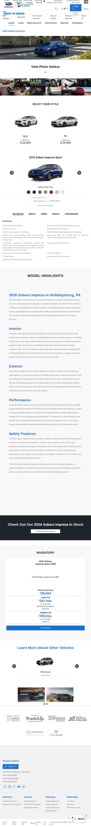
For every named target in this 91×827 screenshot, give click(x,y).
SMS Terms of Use (73, 807)
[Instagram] (9, 787)
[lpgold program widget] (13, 718)
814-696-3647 (13, 778)
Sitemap (32, 823)
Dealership (72, 797)
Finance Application (52, 801)
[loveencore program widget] (56, 733)
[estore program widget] (78, 718)
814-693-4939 (12, 781)
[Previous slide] (44, 704)
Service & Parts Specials (32, 804)
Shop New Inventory (10, 801)
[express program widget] (56, 718)
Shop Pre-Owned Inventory (12, 804)
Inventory (7, 797)
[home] (63, 9)
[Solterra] (59, 694)
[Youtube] (19, 787)
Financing (50, 797)
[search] (67, 9)
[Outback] (31, 694)
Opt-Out (45, 823)
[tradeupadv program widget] (35, 718)
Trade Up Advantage (53, 807)
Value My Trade (51, 811)
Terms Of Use (24, 823)
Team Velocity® (62, 822)
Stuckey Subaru (5, 823)
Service (28, 797)
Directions (70, 804)
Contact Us (12, 766)
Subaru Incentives (52, 804)
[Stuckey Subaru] (22, 5)
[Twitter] (14, 787)
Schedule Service (30, 801)
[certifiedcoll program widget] (35, 733)
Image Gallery (54, 201)
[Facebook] (5, 787)
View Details (45, 628)
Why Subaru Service (31, 807)
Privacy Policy (14, 823)
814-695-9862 (12, 775)
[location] (65, 9)
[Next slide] (47, 704)
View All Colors (39, 201)
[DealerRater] (23, 787)
